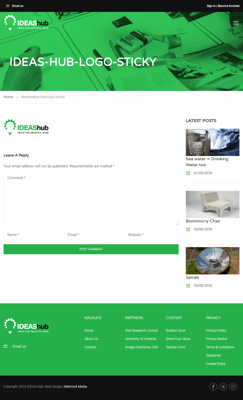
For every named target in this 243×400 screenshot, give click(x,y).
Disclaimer (213, 355)
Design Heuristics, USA (141, 347)
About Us (91, 339)
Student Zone (175, 330)
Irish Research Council (141, 330)
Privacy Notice (216, 339)
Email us (17, 6)
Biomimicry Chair (203, 221)
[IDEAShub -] (26, 22)
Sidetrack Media (75, 386)
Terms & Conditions (220, 347)
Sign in (211, 6)
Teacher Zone (175, 347)
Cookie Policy (215, 364)
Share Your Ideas (178, 339)
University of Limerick (140, 339)
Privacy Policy (216, 330)
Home (8, 97)
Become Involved (228, 6)
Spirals (192, 277)
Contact (90, 347)
